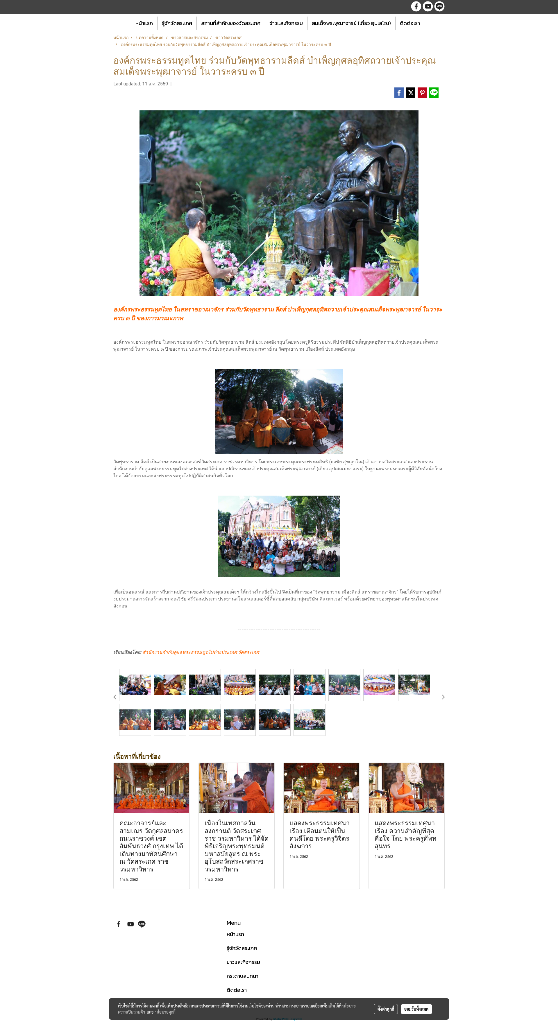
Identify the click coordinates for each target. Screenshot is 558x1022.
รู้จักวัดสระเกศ (177, 23)
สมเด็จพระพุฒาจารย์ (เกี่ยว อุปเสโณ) (351, 23)
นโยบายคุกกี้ (165, 1011)
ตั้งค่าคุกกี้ (386, 1009)
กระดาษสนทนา (242, 976)
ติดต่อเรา (410, 23)
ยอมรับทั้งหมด (416, 1009)
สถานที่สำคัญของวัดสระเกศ (230, 23)
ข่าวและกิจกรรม (286, 23)
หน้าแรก (144, 23)
